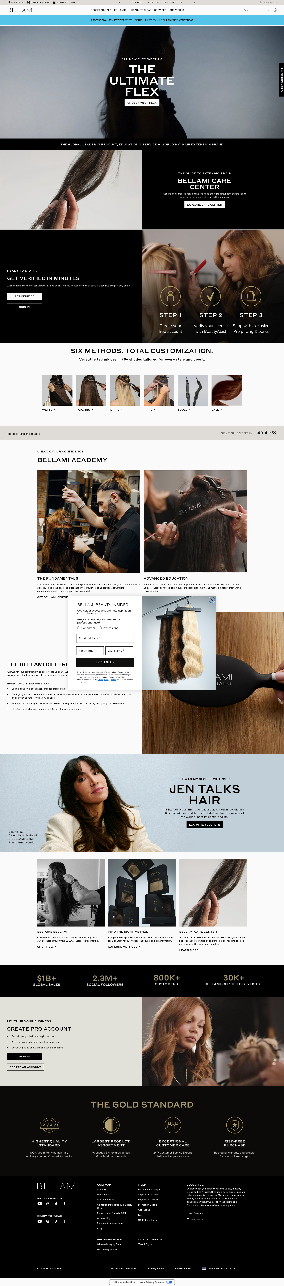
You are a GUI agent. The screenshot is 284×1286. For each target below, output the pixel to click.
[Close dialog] (212, 600)
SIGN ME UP (105, 662)
